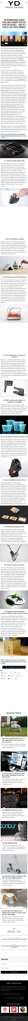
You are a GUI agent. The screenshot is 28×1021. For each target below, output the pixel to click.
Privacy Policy (17, 994)
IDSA (19, 931)
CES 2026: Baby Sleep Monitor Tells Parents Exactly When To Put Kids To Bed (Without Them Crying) (13, 912)
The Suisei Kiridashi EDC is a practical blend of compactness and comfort (14, 946)
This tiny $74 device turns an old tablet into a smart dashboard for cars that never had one (13, 775)
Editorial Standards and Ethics (7, 994)
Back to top (13, 1019)
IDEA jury (21, 79)
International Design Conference (9, 106)
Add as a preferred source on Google (14, 667)
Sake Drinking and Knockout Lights (12, 810)
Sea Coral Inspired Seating (9, 843)
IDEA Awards (11, 931)
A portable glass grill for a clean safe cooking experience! (14, 938)
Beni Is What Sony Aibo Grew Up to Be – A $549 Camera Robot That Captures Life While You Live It (13, 740)
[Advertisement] (14, 14)
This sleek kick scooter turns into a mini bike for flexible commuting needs (14, 877)
